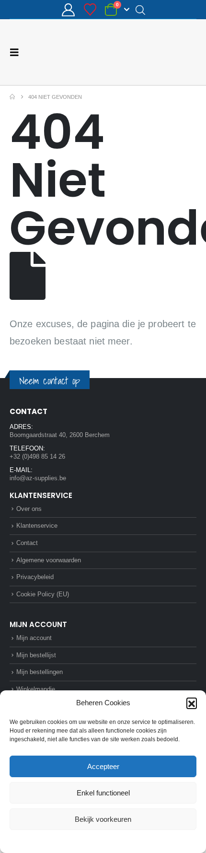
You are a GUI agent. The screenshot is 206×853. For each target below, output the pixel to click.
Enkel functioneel (103, 793)
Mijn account (34, 637)
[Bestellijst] (89, 9)
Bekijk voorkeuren (103, 819)
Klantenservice (36, 525)
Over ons (29, 508)
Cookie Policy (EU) (42, 593)
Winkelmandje (35, 688)
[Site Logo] (160, 52)
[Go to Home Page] (12, 96)
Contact (27, 542)
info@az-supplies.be (38, 477)
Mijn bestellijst (36, 654)
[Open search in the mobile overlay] (140, 9)
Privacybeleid (121, 840)
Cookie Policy (81, 840)
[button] (191, 703)
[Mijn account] (68, 9)
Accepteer (103, 766)
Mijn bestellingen (39, 671)
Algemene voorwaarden (48, 559)
